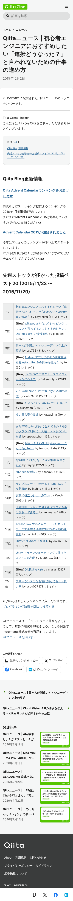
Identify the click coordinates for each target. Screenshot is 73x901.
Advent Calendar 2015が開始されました (34, 232)
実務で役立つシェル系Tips (33, 495)
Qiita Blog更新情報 (17, 148)
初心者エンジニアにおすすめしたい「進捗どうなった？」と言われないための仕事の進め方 (41, 312)
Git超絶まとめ (34, 569)
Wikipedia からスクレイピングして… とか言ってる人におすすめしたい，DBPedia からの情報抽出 (41, 328)
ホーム (7, 29)
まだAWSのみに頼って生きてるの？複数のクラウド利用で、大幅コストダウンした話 (41, 431)
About (8, 857)
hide (16, 142)
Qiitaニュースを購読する (19, 637)
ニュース (21, 29)
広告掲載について (15, 873)
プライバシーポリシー (18, 865)
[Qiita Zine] (15, 7)
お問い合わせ (37, 857)
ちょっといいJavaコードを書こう (46, 402)
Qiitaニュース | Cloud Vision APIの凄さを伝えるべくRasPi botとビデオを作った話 (36, 710)
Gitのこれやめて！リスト (32, 541)
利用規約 (21, 857)
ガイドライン (43, 865)
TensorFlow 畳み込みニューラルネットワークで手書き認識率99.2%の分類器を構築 (41, 529)
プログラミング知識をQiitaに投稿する (29, 606)
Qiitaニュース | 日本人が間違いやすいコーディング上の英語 (35, 694)
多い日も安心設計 (27, 414)
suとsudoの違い (26, 472)
